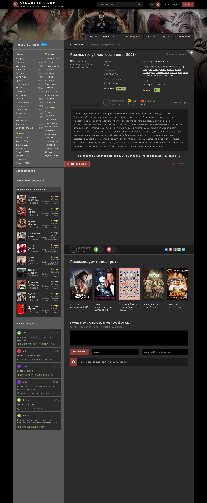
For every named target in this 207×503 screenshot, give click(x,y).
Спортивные (22, 109)
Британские (51, 84)
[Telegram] (183, 249)
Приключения (22, 102)
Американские (52, 66)
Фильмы (151, 36)
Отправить (79, 351)
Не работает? (180, 163)
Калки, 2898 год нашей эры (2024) (38, 344)
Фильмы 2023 (22, 144)
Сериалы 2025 (23, 152)
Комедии (20, 87)
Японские (49, 98)
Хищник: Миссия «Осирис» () (36, 359)
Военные (20, 69)
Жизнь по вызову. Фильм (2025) (37, 393)
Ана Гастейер (162, 72)
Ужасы (19, 117)
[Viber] (175, 249)
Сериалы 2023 (22, 159)
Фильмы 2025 (22, 137)
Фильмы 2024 (22, 141)
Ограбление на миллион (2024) (37, 375)
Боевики (20, 62)
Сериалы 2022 (22, 163)
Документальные (24, 127)
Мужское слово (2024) (32, 427)
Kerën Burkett (172, 66)
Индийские (50, 73)
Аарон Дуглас (174, 69)
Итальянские (51, 95)
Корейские (50, 76)
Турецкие (49, 69)
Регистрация (171, 4)
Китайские (50, 102)
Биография (21, 58)
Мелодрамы (22, 95)
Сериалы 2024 (23, 155)
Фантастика (21, 120)
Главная (92, 36)
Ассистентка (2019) (31, 408)
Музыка (19, 98)
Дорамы (49, 152)
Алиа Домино (159, 69)
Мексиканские (52, 141)
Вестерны (21, 66)
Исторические (23, 84)
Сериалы (165, 36)
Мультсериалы (52, 155)
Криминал (20, 91)
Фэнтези (20, 124)
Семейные (21, 106)
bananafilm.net (77, 44)
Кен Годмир (176, 72)
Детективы (21, 73)
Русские (49, 62)
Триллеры (20, 113)
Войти (188, 4)
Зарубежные (51, 58)
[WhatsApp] (179, 249)
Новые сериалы (132, 36)
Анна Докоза (161, 61)
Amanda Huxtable (165, 75)
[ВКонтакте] (166, 249)
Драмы (19, 80)
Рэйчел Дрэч (149, 72)
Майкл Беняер (158, 66)
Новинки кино (110, 36)
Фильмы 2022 (22, 148)
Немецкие (50, 80)
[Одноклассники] (170, 249)
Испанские (50, 87)
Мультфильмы (184, 36)
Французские (51, 91)
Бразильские (51, 134)
